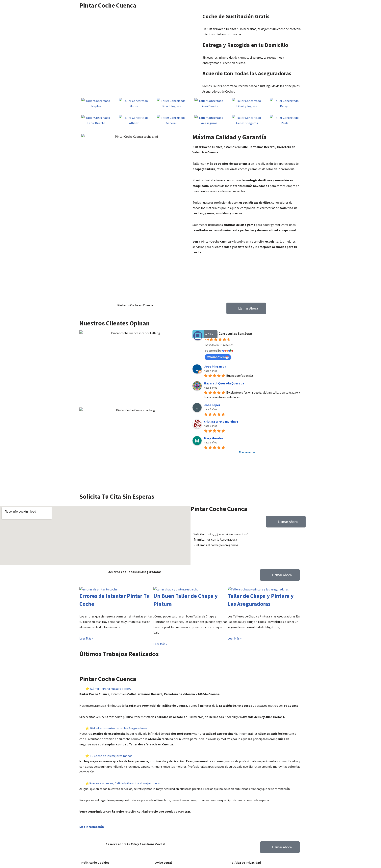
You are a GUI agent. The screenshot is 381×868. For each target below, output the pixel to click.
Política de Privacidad (245, 862)
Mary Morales (213, 438)
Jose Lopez (212, 405)
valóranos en (216, 357)
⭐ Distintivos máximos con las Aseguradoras (116, 728)
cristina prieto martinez (221, 421)
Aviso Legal (163, 862)
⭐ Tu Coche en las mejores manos (108, 756)
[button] (190, 663)
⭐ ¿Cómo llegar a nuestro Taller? (108, 689)
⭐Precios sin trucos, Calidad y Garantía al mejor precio (122, 783)
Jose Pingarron (215, 366)
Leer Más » (86, 638)
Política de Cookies (95, 862)
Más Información (91, 827)
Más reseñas (247, 452)
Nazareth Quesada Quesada (224, 383)
